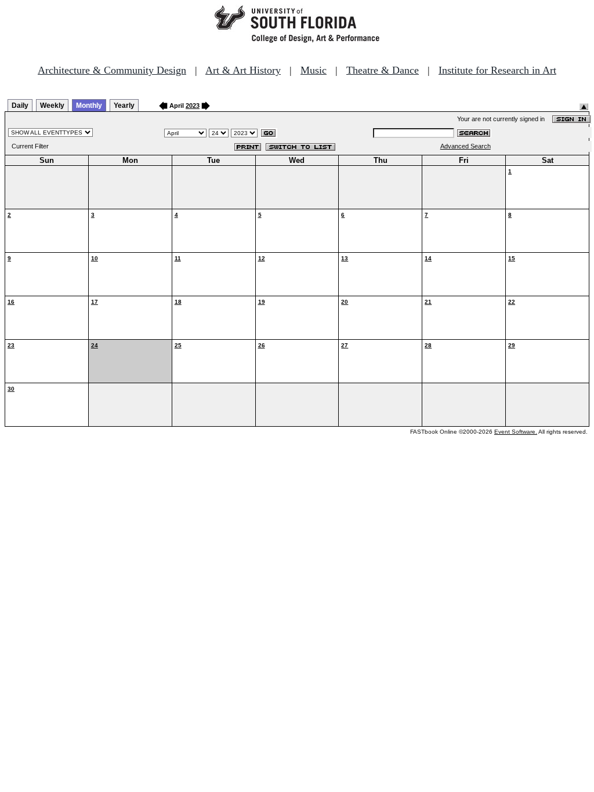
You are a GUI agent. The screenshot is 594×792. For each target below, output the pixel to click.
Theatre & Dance (382, 70)
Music (313, 70)
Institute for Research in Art (497, 70)
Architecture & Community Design (112, 70)
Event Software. (515, 431)
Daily (20, 105)
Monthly (89, 105)
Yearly (124, 105)
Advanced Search (465, 146)
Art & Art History (243, 70)
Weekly (52, 105)
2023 (193, 105)
